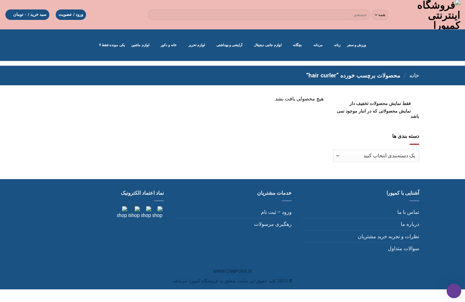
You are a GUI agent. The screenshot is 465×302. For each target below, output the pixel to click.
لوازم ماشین (140, 45)
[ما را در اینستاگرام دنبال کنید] (157, 212)
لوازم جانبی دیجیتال (268, 45)
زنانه (337, 45)
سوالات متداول (403, 248)
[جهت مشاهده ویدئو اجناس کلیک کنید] (133, 212)
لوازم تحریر (197, 45)
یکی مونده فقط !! (112, 45)
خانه (414, 75)
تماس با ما (408, 212)
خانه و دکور (169, 45)
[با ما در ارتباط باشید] (122, 212)
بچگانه (297, 45)
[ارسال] (154, 14)
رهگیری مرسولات (273, 224)
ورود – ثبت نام (276, 212)
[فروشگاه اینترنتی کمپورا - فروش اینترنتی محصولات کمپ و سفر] (430, 14)
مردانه (318, 45)
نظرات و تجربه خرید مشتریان (388, 236)
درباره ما (410, 224)
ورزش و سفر (356, 45)
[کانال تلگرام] (145, 212)
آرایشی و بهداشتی (229, 45)
